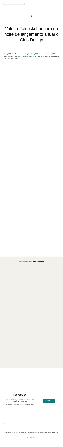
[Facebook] (28, 437)
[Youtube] (31, 437)
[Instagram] (34, 437)
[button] (31, 16)
